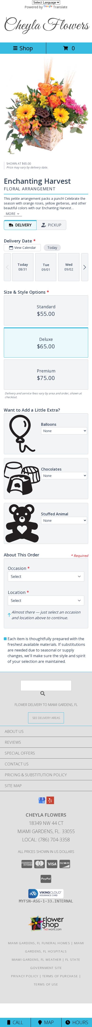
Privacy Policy (24, 976)
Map (48, 1022)
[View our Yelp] (50, 802)
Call (16, 1022)
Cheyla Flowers (46, 25)
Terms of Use (46, 984)
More (10, 213)
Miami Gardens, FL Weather (37, 959)
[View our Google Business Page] (42, 802)
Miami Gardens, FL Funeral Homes (39, 943)
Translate (60, 7)
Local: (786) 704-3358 (46, 839)
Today (52, 247)
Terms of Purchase (60, 976)
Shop (26, 48)
